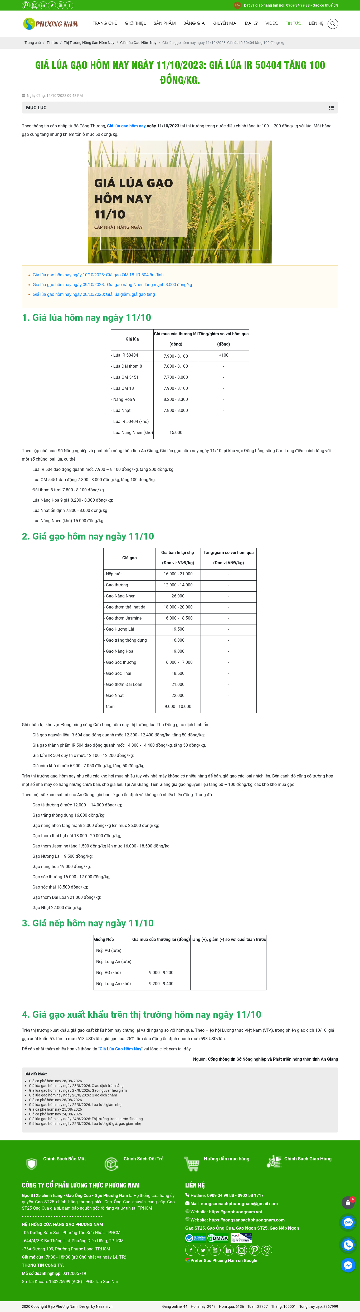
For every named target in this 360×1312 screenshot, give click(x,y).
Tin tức (293, 24)
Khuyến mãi (224, 24)
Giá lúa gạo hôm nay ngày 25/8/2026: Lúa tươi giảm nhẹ (75, 1105)
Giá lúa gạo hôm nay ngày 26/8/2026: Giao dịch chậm (73, 1095)
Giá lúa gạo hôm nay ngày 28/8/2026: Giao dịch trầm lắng (76, 1086)
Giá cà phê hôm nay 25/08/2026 (55, 1109)
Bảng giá (194, 24)
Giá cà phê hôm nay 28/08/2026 (55, 1081)
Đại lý (251, 24)
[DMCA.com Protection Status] (217, 1236)
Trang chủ (105, 24)
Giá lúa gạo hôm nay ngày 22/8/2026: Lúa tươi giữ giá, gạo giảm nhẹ (85, 1123)
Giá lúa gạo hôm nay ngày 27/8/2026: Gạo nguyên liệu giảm (78, 1090)
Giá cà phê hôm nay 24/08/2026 (55, 1114)
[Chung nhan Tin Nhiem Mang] (241, 1236)
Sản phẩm (165, 24)
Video (272, 24)
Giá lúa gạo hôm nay (126, 125)
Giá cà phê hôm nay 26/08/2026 (55, 1100)
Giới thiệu (135, 24)
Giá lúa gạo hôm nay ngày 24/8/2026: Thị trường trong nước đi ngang (86, 1119)
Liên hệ (316, 24)
